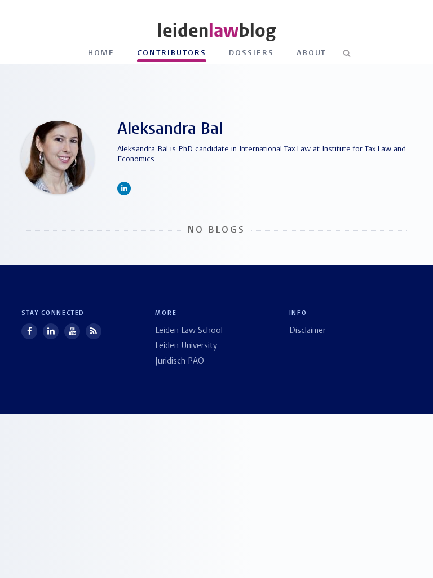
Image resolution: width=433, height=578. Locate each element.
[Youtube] (72, 331)
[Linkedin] (51, 331)
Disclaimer (307, 331)
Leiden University (186, 346)
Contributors (171, 53)
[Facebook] (29, 331)
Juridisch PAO (179, 361)
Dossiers (251, 53)
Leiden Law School (189, 331)
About (311, 53)
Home (101, 53)
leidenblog (216, 31)
